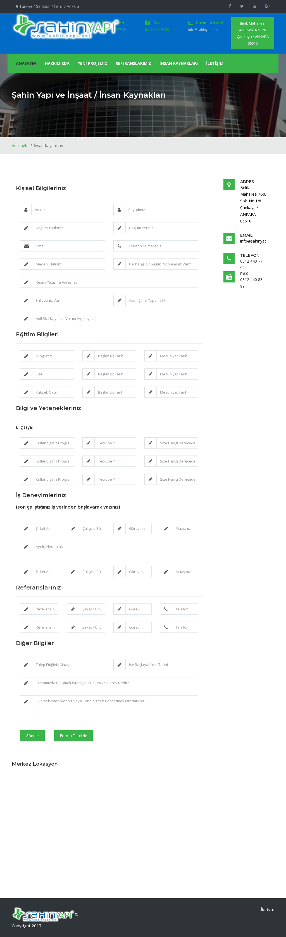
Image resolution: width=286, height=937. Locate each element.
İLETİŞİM (214, 63)
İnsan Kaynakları (178, 63)
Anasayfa (26, 63)
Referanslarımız (133, 63)
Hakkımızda (57, 63)
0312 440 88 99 (157, 29)
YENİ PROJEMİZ (92, 63)
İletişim (267, 909)
